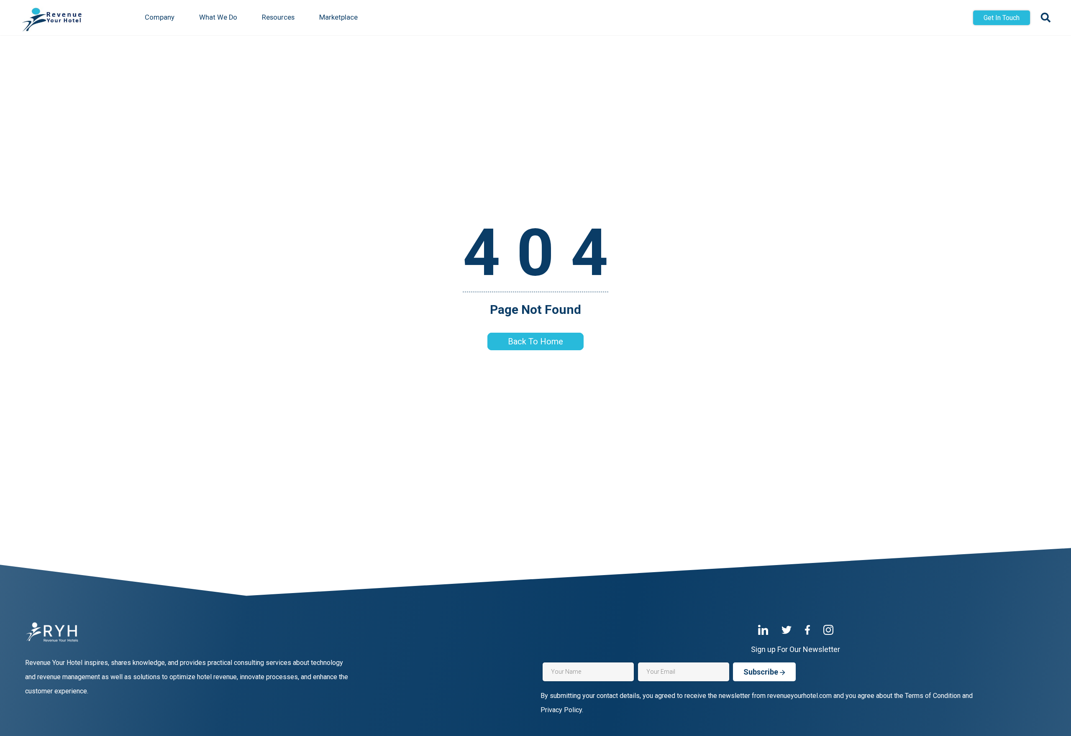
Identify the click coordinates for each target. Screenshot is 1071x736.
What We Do (218, 17)
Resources (278, 17)
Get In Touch (1002, 18)
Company (159, 17)
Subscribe (761, 671)
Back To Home (535, 341)
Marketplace (338, 17)
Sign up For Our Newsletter (795, 649)
